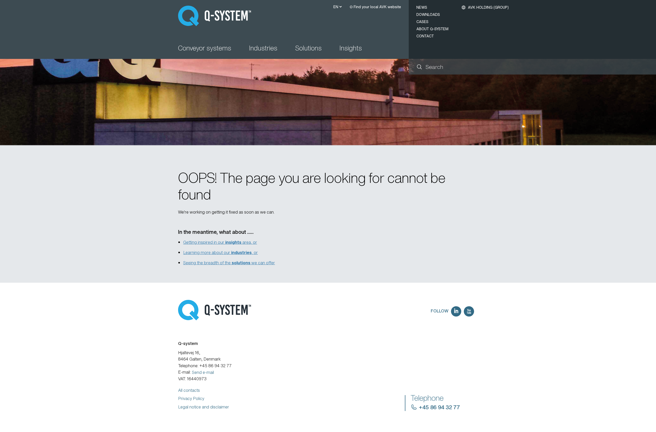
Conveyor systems (204, 48)
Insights (351, 48)
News (421, 7)
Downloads (428, 14)
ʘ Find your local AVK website (375, 6)
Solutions (308, 48)
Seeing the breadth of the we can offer (229, 263)
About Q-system (432, 28)
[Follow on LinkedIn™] (456, 311)
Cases (422, 21)
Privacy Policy (191, 398)
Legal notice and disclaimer (203, 407)
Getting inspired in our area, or (220, 242)
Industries (263, 48)
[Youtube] (469, 311)
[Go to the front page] (217, 16)
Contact (425, 36)
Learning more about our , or (220, 252)
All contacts (189, 390)
